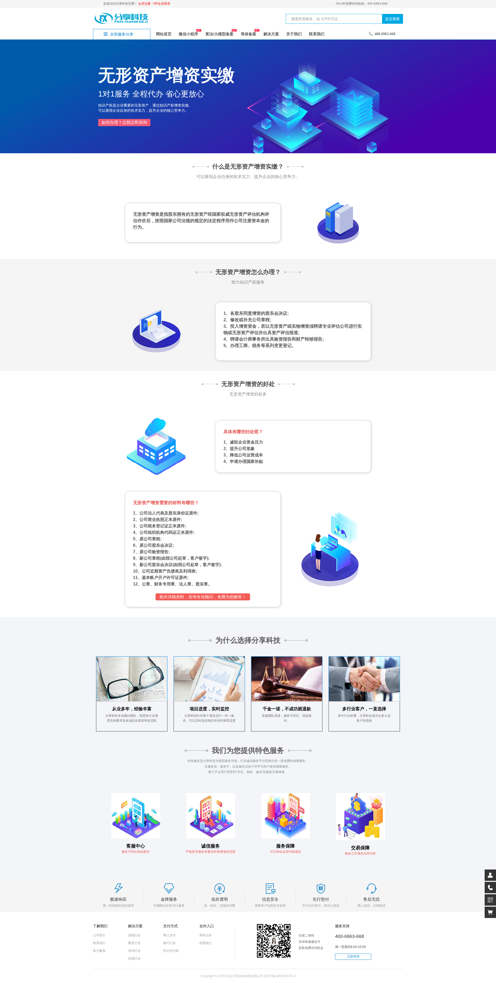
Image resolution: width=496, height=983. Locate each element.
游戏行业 (134, 935)
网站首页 (164, 34)
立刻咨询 (353, 956)
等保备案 (248, 34)
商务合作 (205, 935)
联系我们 (316, 34)
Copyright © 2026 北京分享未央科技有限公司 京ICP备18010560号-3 (248, 976)
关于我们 (294, 34)
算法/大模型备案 (219, 34)
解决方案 (271, 34)
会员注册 (144, 3)
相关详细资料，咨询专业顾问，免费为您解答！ (202, 597)
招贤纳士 (205, 943)
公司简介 (99, 935)
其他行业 (134, 958)
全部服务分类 (121, 34)
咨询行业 (134, 950)
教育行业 (134, 943)
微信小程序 (188, 34)
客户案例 (99, 950)
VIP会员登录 (161, 3)
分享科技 (121, 18)
